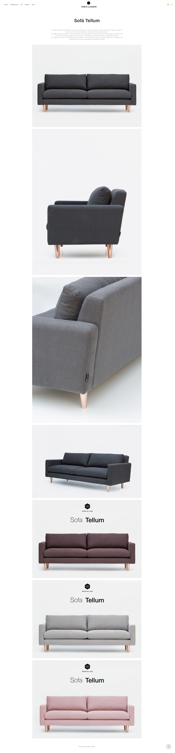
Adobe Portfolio (90, 746)
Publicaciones (14, 4)
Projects (27, 4)
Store (33, 4)
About (6, 4)
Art (21, 4)
